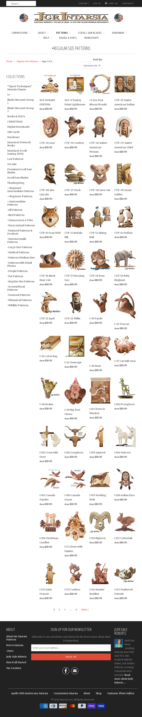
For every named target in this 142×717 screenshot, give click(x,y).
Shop (98, 693)
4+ (8, 94)
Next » (85, 609)
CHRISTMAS (15, 121)
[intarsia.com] (71, 18)
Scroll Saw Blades (90, 32)
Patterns (62, 32)
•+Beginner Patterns (19, 196)
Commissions (19, 32)
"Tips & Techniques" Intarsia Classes (19, 88)
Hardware (118, 32)
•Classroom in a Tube (20, 220)
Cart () (113, 3)
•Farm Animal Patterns (21, 225)
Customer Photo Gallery (120, 693)
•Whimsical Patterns (19, 300)
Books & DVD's (68, 37)
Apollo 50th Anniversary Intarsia (29, 693)
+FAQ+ (10, 651)
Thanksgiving (15, 182)
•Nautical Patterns (18, 252)
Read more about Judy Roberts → (123, 679)
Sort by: (98, 59)
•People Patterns (17, 271)
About (42, 32)
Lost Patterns (15, 159)
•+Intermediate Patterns (16, 203)
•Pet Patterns (15, 276)
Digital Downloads (18, 126)
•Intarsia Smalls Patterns (16, 240)
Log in (97, 3)
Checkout (128, 3)
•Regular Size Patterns (71, 48)
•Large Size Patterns (19, 247)
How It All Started (16, 662)
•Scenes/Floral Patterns (16, 288)
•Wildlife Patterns (17, 305)
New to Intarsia (14, 645)
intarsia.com (66, 699)
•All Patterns (14, 209)
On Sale (11, 164)
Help (46, 37)
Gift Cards (13, 132)
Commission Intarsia (66, 693)
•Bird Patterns (15, 215)
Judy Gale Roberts (16, 656)
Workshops (91, 37)
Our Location (13, 668)
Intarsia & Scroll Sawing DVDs (17, 152)
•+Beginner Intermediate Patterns (20, 189)
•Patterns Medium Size (21, 257)
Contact (84, 3)
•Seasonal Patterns (18, 294)
